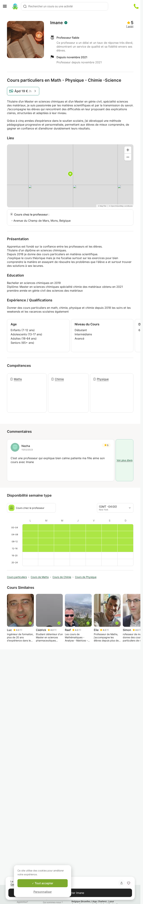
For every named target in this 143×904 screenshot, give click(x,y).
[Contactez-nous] (136, 6)
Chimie (59, 379)
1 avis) (129, 26)
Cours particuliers (17, 576)
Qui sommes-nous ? (53, 902)
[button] (128, 883)
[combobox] (64, 6)
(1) (21, 630)
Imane (56, 22)
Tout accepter (43, 883)
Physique (103, 379)
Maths (18, 379)
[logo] (15, 6)
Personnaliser (42, 892)
